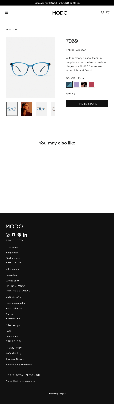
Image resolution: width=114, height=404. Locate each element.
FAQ (8, 331)
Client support (14, 325)
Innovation (12, 275)
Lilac (76, 84)
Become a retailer (15, 303)
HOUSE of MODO (16, 286)
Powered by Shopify (57, 393)
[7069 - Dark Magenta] (19, 190)
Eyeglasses (12, 247)
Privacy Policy (14, 347)
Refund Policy (13, 353)
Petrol (69, 84)
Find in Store (87, 103)
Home (8, 29)
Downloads (12, 336)
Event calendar (14, 308)
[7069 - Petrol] (8, 190)
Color (75, 77)
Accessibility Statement (19, 364)
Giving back (12, 280)
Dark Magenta (91, 84)
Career (9, 314)
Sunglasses (12, 252)
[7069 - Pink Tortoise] (15, 190)
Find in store (13, 258)
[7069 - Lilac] (11, 190)
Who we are (12, 269)
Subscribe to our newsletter (21, 381)
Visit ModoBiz (13, 297)
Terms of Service (15, 359)
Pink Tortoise (84, 84)
